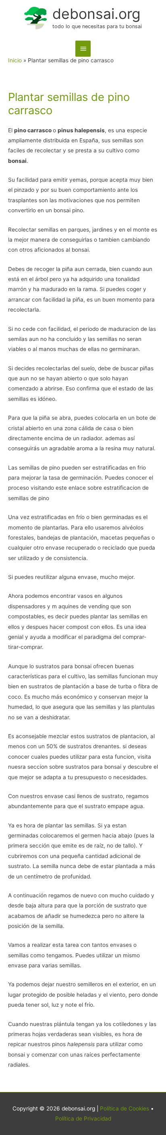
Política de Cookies (124, 1108)
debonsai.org (96, 14)
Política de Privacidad (83, 1118)
